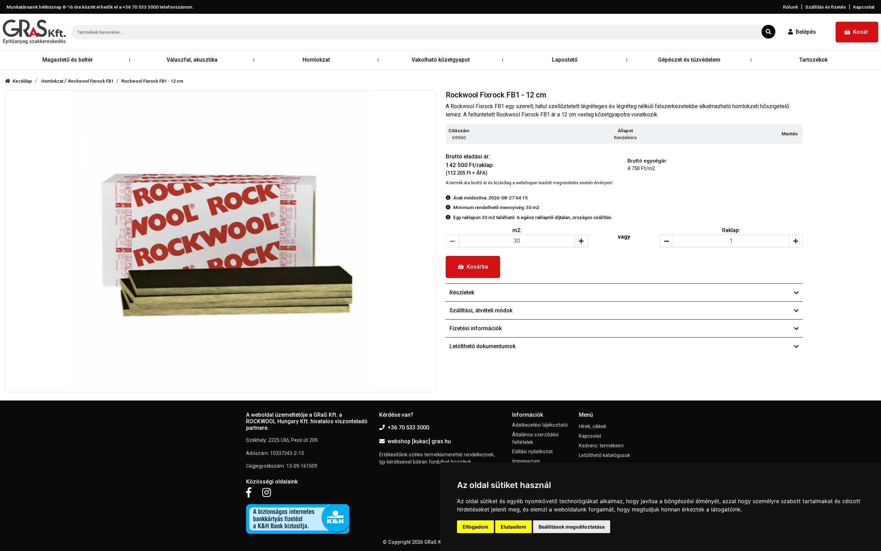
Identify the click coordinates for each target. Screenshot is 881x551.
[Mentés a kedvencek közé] (799, 134)
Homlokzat (52, 81)
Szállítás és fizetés (825, 7)
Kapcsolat (863, 7)
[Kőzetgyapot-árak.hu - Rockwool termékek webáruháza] (34, 32)
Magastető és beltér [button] (67, 59)
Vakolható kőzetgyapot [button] (441, 59)
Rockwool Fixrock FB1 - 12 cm (152, 81)
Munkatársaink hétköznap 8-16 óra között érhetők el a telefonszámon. (100, 7)
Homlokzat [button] (316, 59)
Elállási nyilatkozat (532, 452)
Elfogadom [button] (475, 527)
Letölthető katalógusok (604, 455)
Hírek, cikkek (592, 426)
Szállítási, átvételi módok (480, 310)
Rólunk (790, 7)
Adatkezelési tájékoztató (540, 425)
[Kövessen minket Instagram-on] (266, 493)
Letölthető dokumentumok (482, 346)
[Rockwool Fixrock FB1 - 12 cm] (220, 241)
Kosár (860, 32)
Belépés (806, 32)
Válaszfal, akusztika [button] (192, 59)
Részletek (461, 292)
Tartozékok (813, 59)
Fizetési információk (475, 328)
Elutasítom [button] (513, 527)
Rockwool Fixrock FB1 (91, 81)
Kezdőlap (22, 81)
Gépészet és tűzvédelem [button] (689, 59)
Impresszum (526, 461)
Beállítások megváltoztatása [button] (572, 527)
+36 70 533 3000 (408, 427)
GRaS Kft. (435, 542)
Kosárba (477, 266)
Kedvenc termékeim (601, 446)
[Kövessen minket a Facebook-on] (248, 493)
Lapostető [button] (564, 59)
